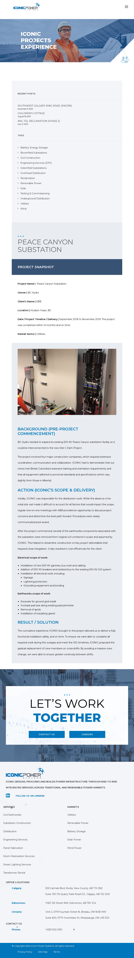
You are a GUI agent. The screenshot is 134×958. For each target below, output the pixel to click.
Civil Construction (30, 157)
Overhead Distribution (33, 173)
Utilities (24, 203)
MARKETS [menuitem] (73, 806)
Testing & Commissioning (35, 193)
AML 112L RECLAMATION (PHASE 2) (39, 121)
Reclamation (27, 178)
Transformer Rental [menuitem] (14, 872)
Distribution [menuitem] (10, 831)
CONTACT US (47, 734)
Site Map (43, 951)
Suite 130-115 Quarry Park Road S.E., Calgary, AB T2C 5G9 (77, 894)
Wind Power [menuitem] (74, 848)
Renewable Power (31, 183)
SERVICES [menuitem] (9, 806)
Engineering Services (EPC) (36, 162)
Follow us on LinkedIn (30, 796)
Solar (23, 188)
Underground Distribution (35, 198)
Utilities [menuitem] (71, 814)
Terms (56, 951)
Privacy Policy (25, 951)
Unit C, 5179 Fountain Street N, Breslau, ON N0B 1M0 (75, 911)
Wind (23, 208)
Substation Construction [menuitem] (17, 823)
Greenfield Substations (33, 168)
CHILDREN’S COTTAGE (31, 113)
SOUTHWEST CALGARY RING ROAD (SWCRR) (45, 105)
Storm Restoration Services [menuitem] (18, 856)
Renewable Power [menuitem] (77, 823)
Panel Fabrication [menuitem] (13, 848)
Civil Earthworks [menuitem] (12, 814)
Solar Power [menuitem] (74, 839)
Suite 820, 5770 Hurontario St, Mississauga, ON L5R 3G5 (77, 917)
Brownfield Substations (33, 152)
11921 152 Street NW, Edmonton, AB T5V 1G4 (70, 903)
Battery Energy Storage (34, 147)
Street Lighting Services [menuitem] (17, 864)
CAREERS (87, 734)
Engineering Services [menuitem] (15, 839)
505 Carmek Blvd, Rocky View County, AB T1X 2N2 (73, 888)
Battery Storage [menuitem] (76, 831)
